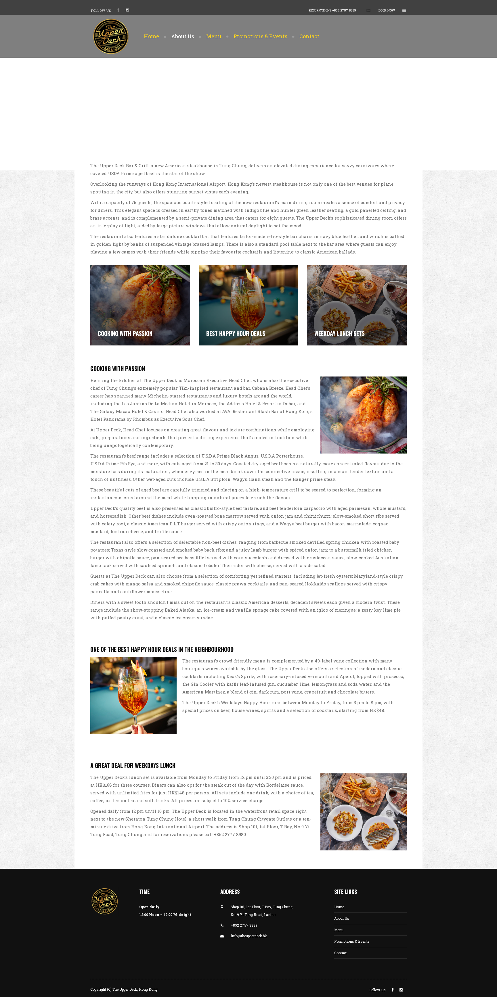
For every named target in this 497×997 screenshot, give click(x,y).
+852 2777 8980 (230, 834)
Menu (338, 929)
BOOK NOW (387, 10)
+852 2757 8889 (344, 10)
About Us (341, 918)
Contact (340, 952)
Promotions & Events (352, 941)
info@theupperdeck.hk (249, 935)
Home (339, 906)
